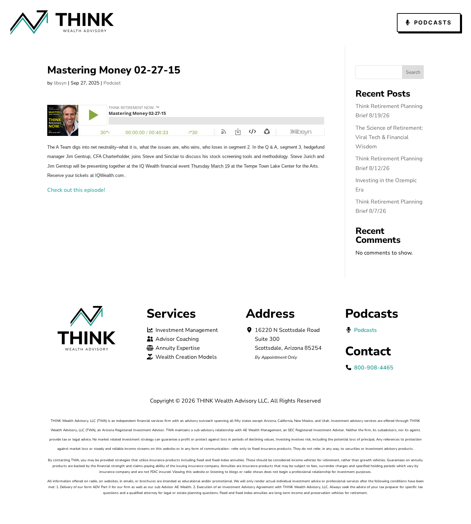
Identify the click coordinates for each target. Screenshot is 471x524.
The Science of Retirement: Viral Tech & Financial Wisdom (389, 137)
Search (413, 72)
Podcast (112, 83)
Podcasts (433, 22)
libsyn (60, 83)
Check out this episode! (76, 190)
